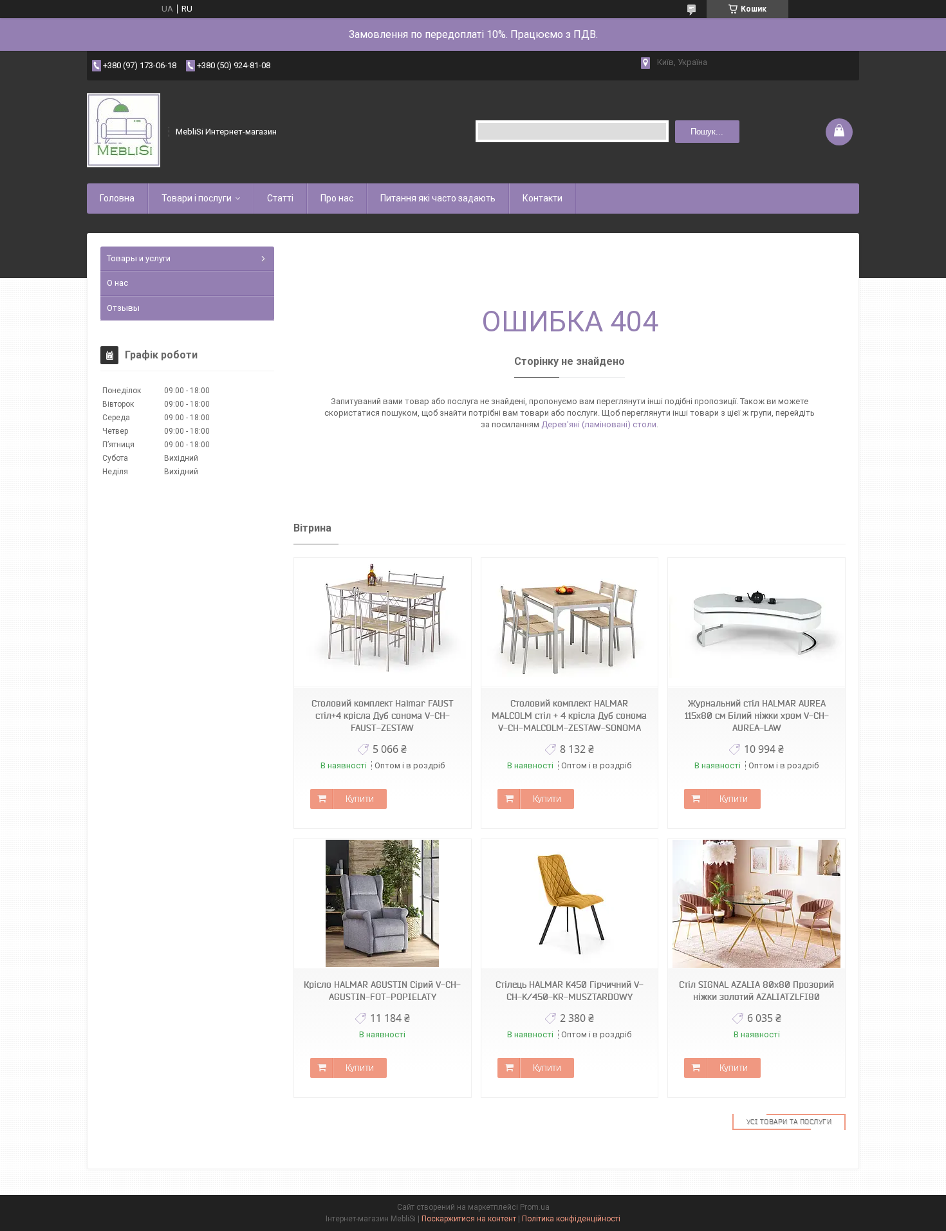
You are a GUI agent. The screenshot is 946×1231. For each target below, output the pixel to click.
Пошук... (707, 131)
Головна (117, 198)
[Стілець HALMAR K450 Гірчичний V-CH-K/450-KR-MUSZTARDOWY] (569, 903)
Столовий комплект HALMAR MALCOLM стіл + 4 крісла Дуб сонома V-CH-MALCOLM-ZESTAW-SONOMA (569, 715)
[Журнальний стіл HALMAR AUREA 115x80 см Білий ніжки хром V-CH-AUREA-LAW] (756, 622)
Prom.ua (535, 1207)
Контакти (542, 198)
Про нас (336, 198)
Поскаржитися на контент (469, 1218)
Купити (360, 798)
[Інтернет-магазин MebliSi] (123, 131)
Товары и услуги (139, 258)
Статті (280, 198)
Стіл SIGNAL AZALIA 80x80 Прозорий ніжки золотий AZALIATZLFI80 (756, 990)
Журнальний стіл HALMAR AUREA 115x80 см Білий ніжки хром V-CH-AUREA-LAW (757, 715)
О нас (117, 283)
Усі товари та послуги (789, 1121)
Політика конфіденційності (571, 1218)
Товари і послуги (197, 198)
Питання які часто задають (438, 198)
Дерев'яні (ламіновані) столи (598, 424)
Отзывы (123, 308)
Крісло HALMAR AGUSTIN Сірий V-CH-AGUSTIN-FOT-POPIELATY (382, 990)
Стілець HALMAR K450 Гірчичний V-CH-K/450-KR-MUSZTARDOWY (570, 990)
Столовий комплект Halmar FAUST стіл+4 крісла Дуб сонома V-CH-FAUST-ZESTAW (382, 715)
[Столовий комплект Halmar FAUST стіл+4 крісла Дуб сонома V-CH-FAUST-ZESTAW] (382, 622)
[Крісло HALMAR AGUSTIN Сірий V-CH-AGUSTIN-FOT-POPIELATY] (382, 903)
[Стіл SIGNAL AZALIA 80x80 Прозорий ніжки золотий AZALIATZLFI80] (756, 903)
